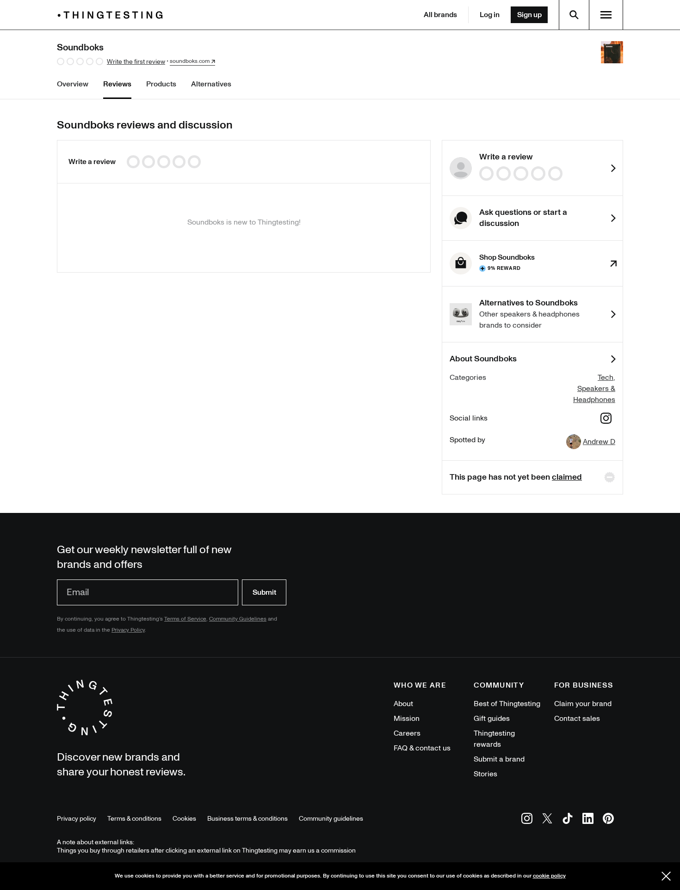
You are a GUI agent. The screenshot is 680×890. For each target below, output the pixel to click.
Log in (490, 15)
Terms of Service (185, 619)
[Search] (574, 15)
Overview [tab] (72, 84)
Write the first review (136, 61)
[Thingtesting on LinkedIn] (587, 820)
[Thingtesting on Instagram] (526, 820)
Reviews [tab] (117, 84)
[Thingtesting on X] (547, 820)
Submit (264, 592)
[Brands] (112, 15)
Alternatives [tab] (211, 84)
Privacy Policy (128, 630)
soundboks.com (190, 61)
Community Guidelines (237, 619)
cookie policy (549, 876)
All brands (440, 15)
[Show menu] (606, 15)
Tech (605, 377)
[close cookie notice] (666, 876)
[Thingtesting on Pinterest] (608, 820)
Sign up (529, 15)
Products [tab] (161, 84)
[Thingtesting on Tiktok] (567, 820)
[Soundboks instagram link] (606, 420)
